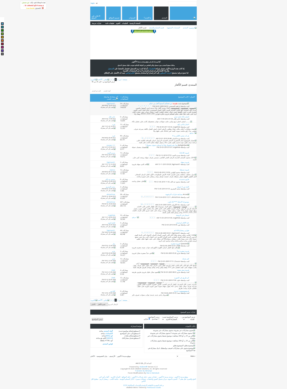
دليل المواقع (126, 377)
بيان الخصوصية (102, 356)
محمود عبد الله (175, 182)
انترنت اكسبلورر (165, 73)
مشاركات (125, 97)
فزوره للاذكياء (184, 153)
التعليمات (125, 23)
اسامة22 (177, 261)
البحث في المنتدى (96, 91)
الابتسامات (109, 333)
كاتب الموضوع (183, 97)
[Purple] (2, 50)
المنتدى (185, 27)
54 (141, 204)
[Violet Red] (2, 47)
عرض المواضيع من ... (188, 317)
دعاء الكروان (176, 204)
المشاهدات (124, 99)
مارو (178, 253)
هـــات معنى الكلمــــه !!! (180, 136)
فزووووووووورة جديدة (181, 291)
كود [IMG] (109, 336)
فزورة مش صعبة (183, 270)
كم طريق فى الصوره (181, 278)
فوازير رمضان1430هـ (181, 230)
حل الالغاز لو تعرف (182, 223)
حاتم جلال (177, 119)
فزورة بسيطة (184, 170)
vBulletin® (143, 367)
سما (178, 293)
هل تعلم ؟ (182, 379)
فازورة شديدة (184, 179)
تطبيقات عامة (109, 23)
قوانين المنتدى (108, 344)
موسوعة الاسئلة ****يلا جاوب (178, 202)
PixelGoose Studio (154, 387)
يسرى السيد (176, 155)
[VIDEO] (110, 338)
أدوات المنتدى (107, 91)
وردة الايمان (176, 138)
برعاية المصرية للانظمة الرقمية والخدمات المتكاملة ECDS (143, 385)
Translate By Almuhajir (143, 371)
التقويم (118, 23)
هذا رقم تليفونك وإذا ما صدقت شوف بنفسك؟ (161, 145)
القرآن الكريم (115, 377)
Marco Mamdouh (152, 373)
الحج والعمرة (191, 379)
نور (179, 225)
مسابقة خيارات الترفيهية (174, 194)
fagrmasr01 (176, 164)
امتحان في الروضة (182, 215)
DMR (178, 246)
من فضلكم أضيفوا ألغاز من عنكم (160, 103)
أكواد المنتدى (108, 331)
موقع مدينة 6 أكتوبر (124, 356)
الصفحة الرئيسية (135, 23)
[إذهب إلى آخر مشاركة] (108, 107)
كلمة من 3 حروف (183, 187)
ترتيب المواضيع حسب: (170, 317)
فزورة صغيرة (175, 243)
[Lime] (2, 33)
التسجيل (111, 69)
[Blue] (2, 23)
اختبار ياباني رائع (183, 124)
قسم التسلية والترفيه (156, 27)
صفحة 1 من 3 (122, 79)
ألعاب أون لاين (104, 377)
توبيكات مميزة (141, 379)
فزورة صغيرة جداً (183, 251)
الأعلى (93, 304)
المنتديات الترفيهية (173, 27)
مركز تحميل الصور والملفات (157, 379)
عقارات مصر (152, 377)
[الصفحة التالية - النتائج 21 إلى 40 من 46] (106, 79)
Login (93, 3)
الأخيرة (99, 79)
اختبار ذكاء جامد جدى (181, 117)
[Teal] (2, 27)
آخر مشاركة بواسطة (111, 97)
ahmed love (176, 197)
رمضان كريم (104, 379)
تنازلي (146, 319)
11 (139, 106)
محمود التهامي (175, 172)
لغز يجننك (185, 259)
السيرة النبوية (173, 379)
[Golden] (2, 37)
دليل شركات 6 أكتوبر (139, 377)
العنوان (192, 97)
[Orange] (2, 40)
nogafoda (176, 127)
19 (142, 138)
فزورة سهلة (185, 162)
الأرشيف (112, 356)
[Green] (2, 30)
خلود (178, 280)
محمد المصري (175, 189)
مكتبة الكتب (114, 379)
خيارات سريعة (96, 23)
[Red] (2, 44)
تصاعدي (155, 319)
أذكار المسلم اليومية (127, 379)
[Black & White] (2, 54)
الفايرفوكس (130, 73)
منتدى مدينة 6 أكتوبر (166, 377)
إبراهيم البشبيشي (174, 106)
